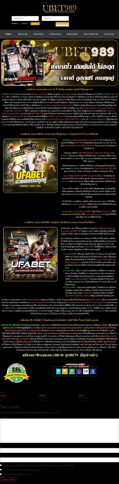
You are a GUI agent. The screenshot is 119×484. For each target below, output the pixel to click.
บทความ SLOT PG (91, 34)
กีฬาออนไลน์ (38, 34)
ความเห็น (4, 417)
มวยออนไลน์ (56, 105)
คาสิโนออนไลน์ (55, 34)
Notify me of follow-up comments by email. (21, 470)
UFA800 (3, 396)
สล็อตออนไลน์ (72, 34)
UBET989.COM (37, 114)
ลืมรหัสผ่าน (15, 23)
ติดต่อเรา (25, 23)
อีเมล (3, 456)
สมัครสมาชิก (35, 23)
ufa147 (81, 396)
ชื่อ (2, 447)
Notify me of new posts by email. (16, 474)
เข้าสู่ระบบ (62, 24)
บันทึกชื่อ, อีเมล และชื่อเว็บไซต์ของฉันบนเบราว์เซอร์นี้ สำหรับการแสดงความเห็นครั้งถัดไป (38, 465)
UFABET (8, 34)
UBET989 (79, 143)
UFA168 (42, 396)
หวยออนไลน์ (109, 34)
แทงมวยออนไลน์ (52, 119)
